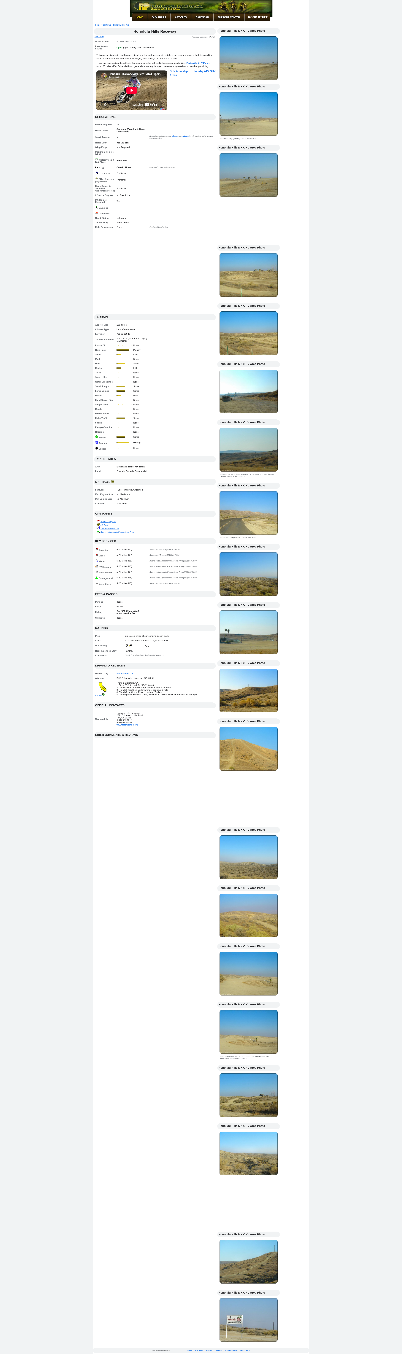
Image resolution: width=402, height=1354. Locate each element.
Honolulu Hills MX (121, 25)
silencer (175, 136)
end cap (185, 136)
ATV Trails (199, 1350)
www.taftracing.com (127, 725)
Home (97, 25)
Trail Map (99, 36)
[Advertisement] (155, 273)
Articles (209, 1350)
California (107, 25)
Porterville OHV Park (197, 63)
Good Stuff (245, 1350)
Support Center (231, 1350)
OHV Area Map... (180, 71)
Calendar (218, 1350)
